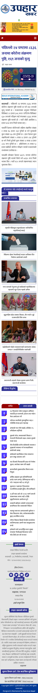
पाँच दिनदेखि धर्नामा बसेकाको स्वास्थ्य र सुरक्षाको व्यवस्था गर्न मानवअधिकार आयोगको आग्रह (23, 447)
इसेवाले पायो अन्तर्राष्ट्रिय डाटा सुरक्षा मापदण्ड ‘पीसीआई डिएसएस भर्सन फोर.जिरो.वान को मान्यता (21, 532)
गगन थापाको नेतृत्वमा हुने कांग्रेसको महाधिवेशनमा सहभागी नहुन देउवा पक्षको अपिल (19, 288)
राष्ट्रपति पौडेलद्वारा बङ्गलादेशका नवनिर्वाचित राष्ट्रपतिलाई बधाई (19, 229)
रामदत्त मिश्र (19, 595)
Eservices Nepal (29, 691)
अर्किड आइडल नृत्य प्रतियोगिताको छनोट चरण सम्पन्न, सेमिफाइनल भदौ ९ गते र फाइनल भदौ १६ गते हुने (22, 480)
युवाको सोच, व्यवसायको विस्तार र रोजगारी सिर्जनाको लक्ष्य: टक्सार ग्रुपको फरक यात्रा (22, 438)
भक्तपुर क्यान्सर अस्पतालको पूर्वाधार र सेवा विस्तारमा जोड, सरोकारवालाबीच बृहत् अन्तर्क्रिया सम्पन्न (22, 513)
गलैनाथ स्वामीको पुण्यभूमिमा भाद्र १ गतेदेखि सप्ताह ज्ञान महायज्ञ (21, 422)
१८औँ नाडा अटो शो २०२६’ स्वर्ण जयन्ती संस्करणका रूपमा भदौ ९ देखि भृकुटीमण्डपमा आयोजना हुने (22, 496)
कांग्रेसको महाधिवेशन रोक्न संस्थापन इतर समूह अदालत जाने (21, 456)
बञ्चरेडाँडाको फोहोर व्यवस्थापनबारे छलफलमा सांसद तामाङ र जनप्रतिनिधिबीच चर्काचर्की (19, 348)
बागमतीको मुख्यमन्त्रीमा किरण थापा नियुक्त (21, 471)
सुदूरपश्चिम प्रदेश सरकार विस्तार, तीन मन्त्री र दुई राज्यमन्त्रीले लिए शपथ (19, 316)
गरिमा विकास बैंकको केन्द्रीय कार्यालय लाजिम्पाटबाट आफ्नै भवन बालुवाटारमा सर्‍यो (22, 523)
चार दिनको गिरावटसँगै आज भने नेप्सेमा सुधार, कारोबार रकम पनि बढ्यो (22, 463)
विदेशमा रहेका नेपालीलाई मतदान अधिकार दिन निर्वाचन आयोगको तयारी (19, 256)
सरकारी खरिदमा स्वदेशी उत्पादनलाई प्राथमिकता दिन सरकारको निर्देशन (21, 505)
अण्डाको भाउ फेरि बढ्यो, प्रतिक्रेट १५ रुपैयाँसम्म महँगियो (22, 429)
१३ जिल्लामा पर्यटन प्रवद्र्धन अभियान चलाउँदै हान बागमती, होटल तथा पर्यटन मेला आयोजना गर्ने (22, 414)
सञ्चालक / (16, 592)
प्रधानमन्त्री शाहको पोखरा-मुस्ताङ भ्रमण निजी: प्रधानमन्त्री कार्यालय (19, 382)
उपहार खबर (8, 64)
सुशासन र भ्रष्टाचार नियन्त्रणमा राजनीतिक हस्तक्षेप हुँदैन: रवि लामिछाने (22, 488)
